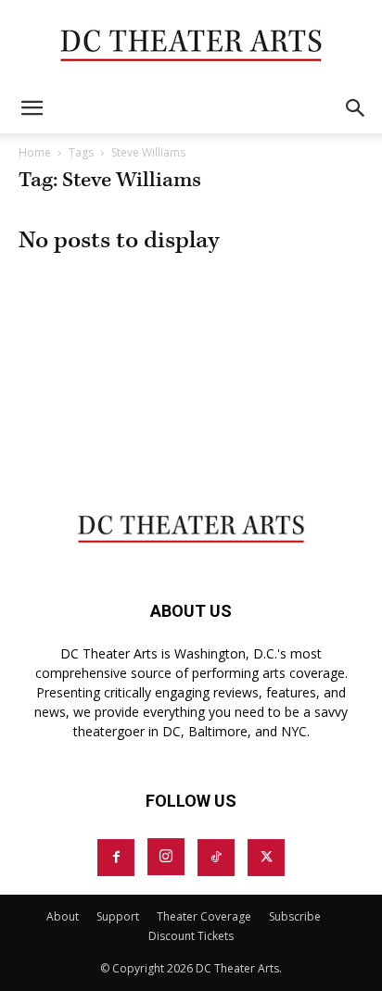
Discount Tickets (191, 936)
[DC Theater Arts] (191, 42)
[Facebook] (115, 857)
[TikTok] (216, 857)
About (62, 916)
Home (35, 152)
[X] (266, 857)
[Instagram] (166, 856)
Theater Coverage (204, 916)
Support (117, 916)
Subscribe (295, 916)
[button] (31, 108)
